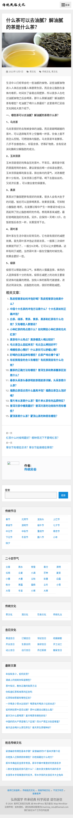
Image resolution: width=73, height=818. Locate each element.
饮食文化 (41, 614)
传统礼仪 (57, 614)
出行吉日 (26, 650)
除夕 (8, 543)
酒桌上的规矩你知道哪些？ (19, 679)
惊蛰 (33, 566)
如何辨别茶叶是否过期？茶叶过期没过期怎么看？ (30, 709)
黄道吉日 (10, 638)
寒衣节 (56, 531)
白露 (58, 578)
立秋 (33, 578)
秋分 (8, 584)
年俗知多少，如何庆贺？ (18, 673)
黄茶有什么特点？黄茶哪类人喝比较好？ (33, 339)
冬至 (20, 590)
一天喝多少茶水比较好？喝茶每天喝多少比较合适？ (31, 703)
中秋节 (25, 531)
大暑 (20, 578)
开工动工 (57, 644)
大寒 (46, 590)
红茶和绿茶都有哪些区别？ (19, 697)
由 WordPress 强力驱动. (42, 803)
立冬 (46, 584)
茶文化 (33, 71)
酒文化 (25, 614)
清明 (58, 566)
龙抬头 (40, 519)
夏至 (58, 572)
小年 (55, 537)
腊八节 (40, 537)
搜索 (7, 490)
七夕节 (56, 525)
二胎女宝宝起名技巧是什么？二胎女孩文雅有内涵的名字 (33, 768)
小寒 (33, 590)
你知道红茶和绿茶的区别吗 (19, 691)
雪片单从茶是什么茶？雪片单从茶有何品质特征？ (38, 400)
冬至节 (25, 537)
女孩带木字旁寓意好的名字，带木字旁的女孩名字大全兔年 (34, 774)
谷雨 (8, 572)
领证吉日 (41, 638)
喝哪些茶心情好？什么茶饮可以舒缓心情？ (34, 349)
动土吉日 (10, 650)
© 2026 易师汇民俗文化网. (18, 803)
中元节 (9, 531)
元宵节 (25, 519)
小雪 (58, 584)
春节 (8, 519)
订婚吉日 (26, 638)
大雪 (8, 590)
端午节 (40, 525)
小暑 (8, 578)
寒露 (20, 584)
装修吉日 (41, 644)
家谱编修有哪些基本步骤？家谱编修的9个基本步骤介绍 (33, 751)
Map (56, 803)
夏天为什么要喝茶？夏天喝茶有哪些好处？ (27, 715)
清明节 (25, 525)
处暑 (46, 578)
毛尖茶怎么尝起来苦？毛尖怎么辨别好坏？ (34, 344)
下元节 (9, 537)
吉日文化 (10, 630)
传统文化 (46, 71)
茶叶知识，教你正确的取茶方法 (21, 685)
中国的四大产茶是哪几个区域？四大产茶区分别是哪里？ (33, 721)
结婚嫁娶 (57, 638)
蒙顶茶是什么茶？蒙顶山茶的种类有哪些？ (34, 416)
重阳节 (40, 531)
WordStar (62, 803)
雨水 (20, 566)
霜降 (33, 584)
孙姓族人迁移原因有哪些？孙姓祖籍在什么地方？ (30, 757)
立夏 (20, 572)
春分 (46, 566)
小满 (33, 572)
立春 (8, 566)
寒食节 (9, 525)
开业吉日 (10, 644)
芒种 (46, 572)
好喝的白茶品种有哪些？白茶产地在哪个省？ (35, 354)
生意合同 (26, 644)
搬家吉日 (57, 650)
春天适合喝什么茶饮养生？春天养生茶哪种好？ (29, 727)
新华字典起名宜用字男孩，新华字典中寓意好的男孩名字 (33, 762)
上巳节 (56, 519)
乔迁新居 (41, 650)
